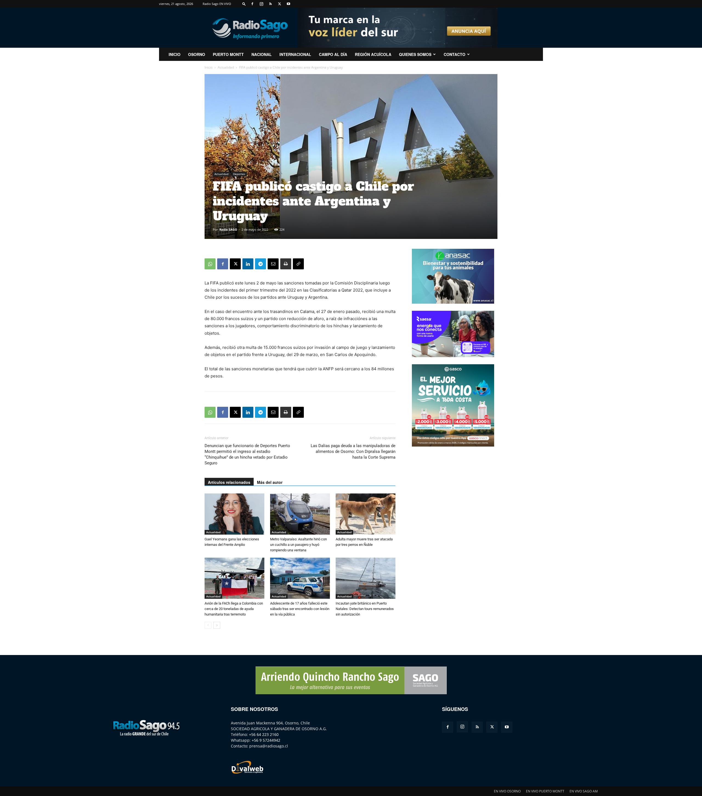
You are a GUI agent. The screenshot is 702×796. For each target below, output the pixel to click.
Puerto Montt (228, 54)
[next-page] (216, 625)
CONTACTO (454, 54)
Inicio (209, 67)
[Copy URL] (298, 263)
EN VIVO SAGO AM (584, 791)
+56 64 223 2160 (264, 734)
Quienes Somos (415, 54)
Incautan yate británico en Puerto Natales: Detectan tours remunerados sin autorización (365, 608)
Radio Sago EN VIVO (217, 4)
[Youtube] (288, 4)
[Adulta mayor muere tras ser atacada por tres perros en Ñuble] (365, 514)
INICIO (174, 54)
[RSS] (270, 4)
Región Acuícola (373, 54)
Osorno (196, 54)
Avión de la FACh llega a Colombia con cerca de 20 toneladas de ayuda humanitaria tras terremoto (234, 608)
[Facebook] (252, 4)
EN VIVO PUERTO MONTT (545, 791)
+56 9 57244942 (266, 740)
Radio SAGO (228, 229)
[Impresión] (285, 263)
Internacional (295, 54)
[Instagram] (261, 4)
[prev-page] (208, 625)
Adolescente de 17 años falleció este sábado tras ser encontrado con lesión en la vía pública (299, 608)
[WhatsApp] (210, 263)
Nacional (261, 54)
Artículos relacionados (229, 482)
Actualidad (226, 67)
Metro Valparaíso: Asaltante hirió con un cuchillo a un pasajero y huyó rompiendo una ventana (298, 544)
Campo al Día (333, 54)
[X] (279, 4)
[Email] (273, 263)
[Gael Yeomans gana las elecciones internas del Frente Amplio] (234, 514)
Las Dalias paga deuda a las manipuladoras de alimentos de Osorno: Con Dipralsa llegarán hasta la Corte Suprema (353, 451)
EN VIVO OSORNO (507, 791)
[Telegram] (260, 263)
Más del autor (269, 482)
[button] (244, 4)
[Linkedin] (247, 263)
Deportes (239, 174)
